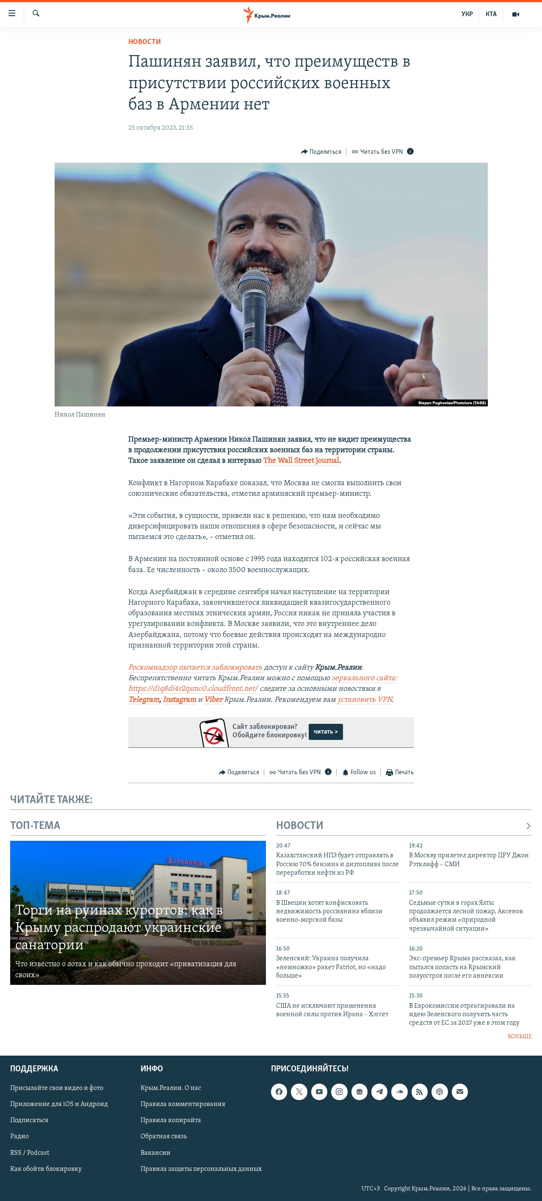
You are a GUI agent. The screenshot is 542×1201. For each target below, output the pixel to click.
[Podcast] (439, 1092)
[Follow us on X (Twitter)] (299, 1092)
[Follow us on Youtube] (319, 1092)
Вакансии (156, 1153)
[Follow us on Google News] (359, 1092)
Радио (19, 1137)
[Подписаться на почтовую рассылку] (460, 1092)
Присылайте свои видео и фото (56, 1088)
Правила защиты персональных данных (201, 1169)
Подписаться (29, 1121)
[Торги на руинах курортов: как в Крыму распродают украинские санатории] (138, 913)
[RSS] (420, 1092)
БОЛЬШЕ (520, 1037)
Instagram (179, 700)
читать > (326, 731)
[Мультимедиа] (515, 14)
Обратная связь (164, 1137)
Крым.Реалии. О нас (171, 1088)
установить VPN (364, 700)
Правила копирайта (171, 1121)
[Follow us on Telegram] (379, 1092)
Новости (144, 42)
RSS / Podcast (29, 1153)
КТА (491, 14)
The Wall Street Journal (301, 461)
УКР (467, 14)
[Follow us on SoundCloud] (399, 1092)
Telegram (143, 700)
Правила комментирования (183, 1104)
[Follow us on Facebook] (279, 1092)
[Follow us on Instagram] (339, 1092)
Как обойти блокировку (46, 1169)
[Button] (321, 152)
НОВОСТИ (300, 826)
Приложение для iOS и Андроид (59, 1104)
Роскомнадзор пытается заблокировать (196, 668)
